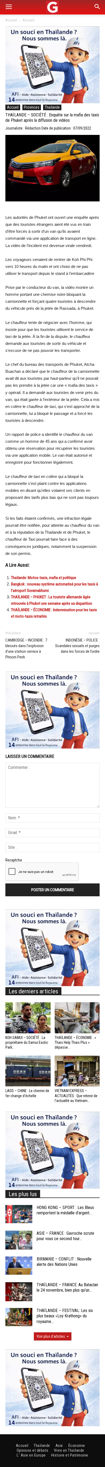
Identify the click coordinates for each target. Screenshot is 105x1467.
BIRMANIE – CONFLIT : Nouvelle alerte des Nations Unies (64, 1261)
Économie (76, 1445)
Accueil (11, 20)
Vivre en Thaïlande (69, 1450)
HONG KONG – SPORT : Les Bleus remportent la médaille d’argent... (65, 1210)
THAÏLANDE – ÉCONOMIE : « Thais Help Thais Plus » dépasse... (75, 1042)
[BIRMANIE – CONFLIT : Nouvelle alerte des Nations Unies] (18, 1265)
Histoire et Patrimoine (69, 1455)
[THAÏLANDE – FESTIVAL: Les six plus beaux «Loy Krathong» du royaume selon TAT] (18, 1317)
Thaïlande (52, 107)
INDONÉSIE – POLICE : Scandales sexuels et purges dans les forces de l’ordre (77, 646)
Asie (59, 1445)
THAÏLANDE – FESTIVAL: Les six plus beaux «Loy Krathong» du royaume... (65, 1316)
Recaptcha (13, 860)
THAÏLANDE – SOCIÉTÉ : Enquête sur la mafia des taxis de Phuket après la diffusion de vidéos (52, 117)
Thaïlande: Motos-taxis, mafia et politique (43, 577)
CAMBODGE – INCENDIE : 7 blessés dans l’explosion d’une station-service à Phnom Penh (26, 648)
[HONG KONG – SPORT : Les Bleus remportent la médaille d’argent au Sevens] (18, 1214)
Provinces (31, 107)
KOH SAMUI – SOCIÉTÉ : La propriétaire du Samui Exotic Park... (26, 1042)
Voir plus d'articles (51, 1336)
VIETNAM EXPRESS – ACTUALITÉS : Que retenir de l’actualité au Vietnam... (76, 1096)
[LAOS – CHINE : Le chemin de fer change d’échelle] (28, 1071)
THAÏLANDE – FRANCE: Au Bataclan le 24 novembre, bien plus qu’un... (67, 1287)
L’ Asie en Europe (31, 1455)
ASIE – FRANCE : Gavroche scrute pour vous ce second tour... (65, 1236)
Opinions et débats (32, 1450)
